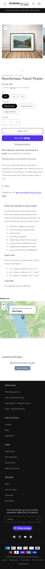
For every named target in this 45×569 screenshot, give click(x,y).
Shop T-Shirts (10, 463)
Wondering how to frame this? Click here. (19, 158)
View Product (17, 311)
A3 (14, 96)
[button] (5, 4)
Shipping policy (23, 564)
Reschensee (9, 106)
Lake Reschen (26, 106)
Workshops (9, 501)
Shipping (12, 87)
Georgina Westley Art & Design (21, 557)
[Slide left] (17, 70)
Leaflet (26, 337)
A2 (22, 96)
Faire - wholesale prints (14, 397)
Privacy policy (25, 560)
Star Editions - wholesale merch (18, 403)
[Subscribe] (37, 519)
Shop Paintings (11, 457)
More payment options (22, 144)
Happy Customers (12, 468)
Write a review (22, 368)
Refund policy (14, 560)
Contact (8, 424)
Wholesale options (12, 392)
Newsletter (9, 436)
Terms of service (37, 560)
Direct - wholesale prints (15, 409)
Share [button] (7, 186)
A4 (5, 96)
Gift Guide (9, 495)
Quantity (5, 117)
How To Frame (10, 489)
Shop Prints (9, 451)
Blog (7, 430)
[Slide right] (28, 70)
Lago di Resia (10, 112)
